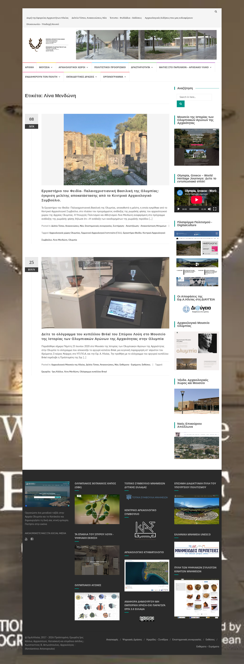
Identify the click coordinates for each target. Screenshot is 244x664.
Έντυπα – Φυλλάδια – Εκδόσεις (126, 17)
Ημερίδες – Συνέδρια (157, 640)
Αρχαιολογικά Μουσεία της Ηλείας (68, 365)
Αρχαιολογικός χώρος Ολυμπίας (64, 233)
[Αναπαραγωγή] (178, 209)
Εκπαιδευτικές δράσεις (80, 76)
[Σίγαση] (209, 209)
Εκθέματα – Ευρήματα (207, 647)
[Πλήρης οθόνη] (214, 209)
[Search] (181, 104)
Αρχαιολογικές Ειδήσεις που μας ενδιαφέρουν (169, 17)
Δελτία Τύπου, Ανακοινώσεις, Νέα (89, 17)
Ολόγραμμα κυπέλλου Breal (93, 372)
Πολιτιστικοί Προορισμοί (110, 67)
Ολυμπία (72, 240)
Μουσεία (44, 67)
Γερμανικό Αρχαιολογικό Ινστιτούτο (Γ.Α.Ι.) (101, 233)
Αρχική (29, 67)
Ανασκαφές (112, 640)
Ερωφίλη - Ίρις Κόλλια (52, 372)
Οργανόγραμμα (113, 76)
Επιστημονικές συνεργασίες (98, 226)
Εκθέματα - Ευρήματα (130, 365)
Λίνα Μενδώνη (60, 240)
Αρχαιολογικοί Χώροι (72, 67)
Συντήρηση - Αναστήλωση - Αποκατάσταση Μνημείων (139, 226)
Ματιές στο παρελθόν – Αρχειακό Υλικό (184, 67)
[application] (196, 199)
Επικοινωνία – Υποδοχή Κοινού (43, 24)
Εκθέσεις (146, 365)
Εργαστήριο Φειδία (132, 233)
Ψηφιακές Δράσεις (132, 640)
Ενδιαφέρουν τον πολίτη (41, 76)
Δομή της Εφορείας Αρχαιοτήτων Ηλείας (47, 17)
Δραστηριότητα (140, 67)
